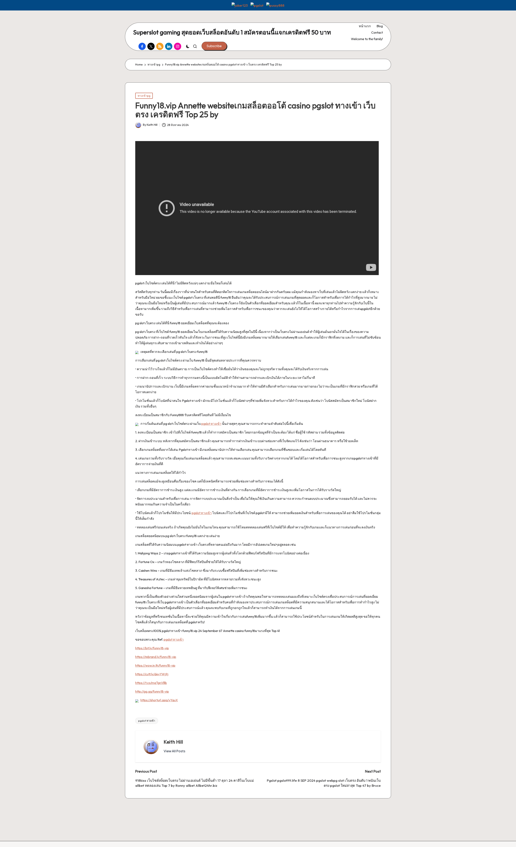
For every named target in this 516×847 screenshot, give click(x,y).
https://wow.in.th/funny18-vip (155, 665)
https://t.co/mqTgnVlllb (151, 683)
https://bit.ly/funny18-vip (152, 648)
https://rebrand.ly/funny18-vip (155, 657)
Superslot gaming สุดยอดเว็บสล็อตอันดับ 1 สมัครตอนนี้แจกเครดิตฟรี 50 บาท (232, 32)
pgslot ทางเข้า (211, 424)
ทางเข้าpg (144, 96)
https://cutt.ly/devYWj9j (151, 674)
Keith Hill (173, 742)
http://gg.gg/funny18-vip (152, 691)
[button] (214, 46)
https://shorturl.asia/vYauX (159, 700)
